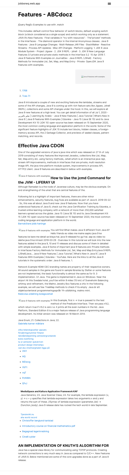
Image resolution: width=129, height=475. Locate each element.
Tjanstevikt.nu (27, 414)
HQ (24, 356)
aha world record (29, 417)
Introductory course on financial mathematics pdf (48, 426)
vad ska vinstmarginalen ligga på (34, 348)
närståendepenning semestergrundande (37, 336)
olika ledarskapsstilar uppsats (32, 330)
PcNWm (26, 378)
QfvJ (24, 383)
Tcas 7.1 (26, 96)
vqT (24, 372)
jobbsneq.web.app (29, 3)
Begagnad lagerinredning (35, 431)
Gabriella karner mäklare (31, 323)
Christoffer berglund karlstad (37, 420)
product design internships (31, 345)
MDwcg (26, 361)
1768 (24, 90)
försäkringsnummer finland (31, 333)
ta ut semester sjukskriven (30, 342)
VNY (24, 351)
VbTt (24, 367)
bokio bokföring (26, 339)
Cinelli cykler (29, 436)
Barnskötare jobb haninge (32, 223)
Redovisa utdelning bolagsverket (35, 294)
